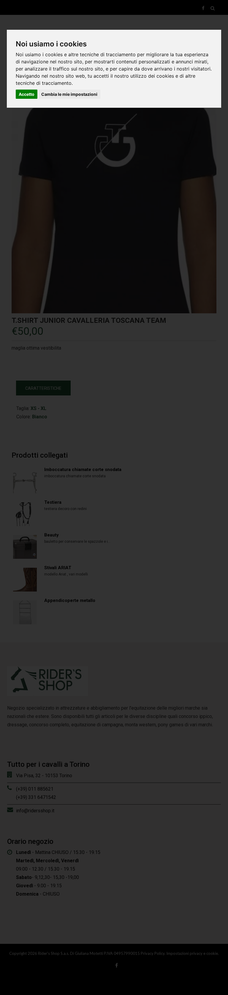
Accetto (26, 94)
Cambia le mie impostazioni (69, 94)
